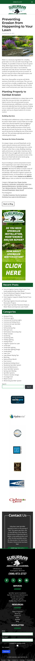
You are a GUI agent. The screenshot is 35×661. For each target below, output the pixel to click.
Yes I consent (5, 647)
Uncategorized (8, 377)
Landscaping (20, 184)
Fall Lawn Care (12, 182)
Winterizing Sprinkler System (12, 381)
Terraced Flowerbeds (8, 190)
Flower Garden (22, 182)
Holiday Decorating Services (17, 601)
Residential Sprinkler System (12, 365)
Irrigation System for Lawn (12, 343)
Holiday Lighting (9, 340)
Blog (17, 621)
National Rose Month (10, 359)
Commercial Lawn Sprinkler (12, 324)
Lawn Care (28, 184)
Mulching (6, 357)
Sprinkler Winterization (17, 597)
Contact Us (17, 615)
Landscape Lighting (9, 347)
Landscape (12, 184)
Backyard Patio (8, 316)
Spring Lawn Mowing (10, 371)
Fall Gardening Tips (9, 328)
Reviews (17, 619)
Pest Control (7, 361)
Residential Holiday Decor (11, 363)
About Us (17, 613)
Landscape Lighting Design (12, 349)
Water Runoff (20, 190)
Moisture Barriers (11, 188)
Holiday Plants (8, 342)
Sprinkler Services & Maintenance (17, 595)
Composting (7, 326)
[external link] (17, 407)
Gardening (5, 184)
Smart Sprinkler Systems (11, 369)
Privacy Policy (30, 660)
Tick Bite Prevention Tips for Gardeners (15, 195)
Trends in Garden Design (11, 375)
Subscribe (6, 651)
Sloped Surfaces (28, 188)
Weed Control (8, 379)
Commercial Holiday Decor (12, 322)
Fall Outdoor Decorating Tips (12, 332)
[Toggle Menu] (32, 2)
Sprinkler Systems (22, 186)
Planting (19, 188)
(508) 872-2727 (17, 2)
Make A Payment (17, 611)
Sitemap (22, 660)
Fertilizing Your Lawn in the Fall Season (14, 197)
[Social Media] (7, 581)
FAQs (17, 617)
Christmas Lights (9, 318)
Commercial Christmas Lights (13, 320)
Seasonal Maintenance (9, 186)
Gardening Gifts (8, 338)
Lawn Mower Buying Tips (11, 355)
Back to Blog (8, 204)
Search (4, 384)
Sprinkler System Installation (17, 593)
